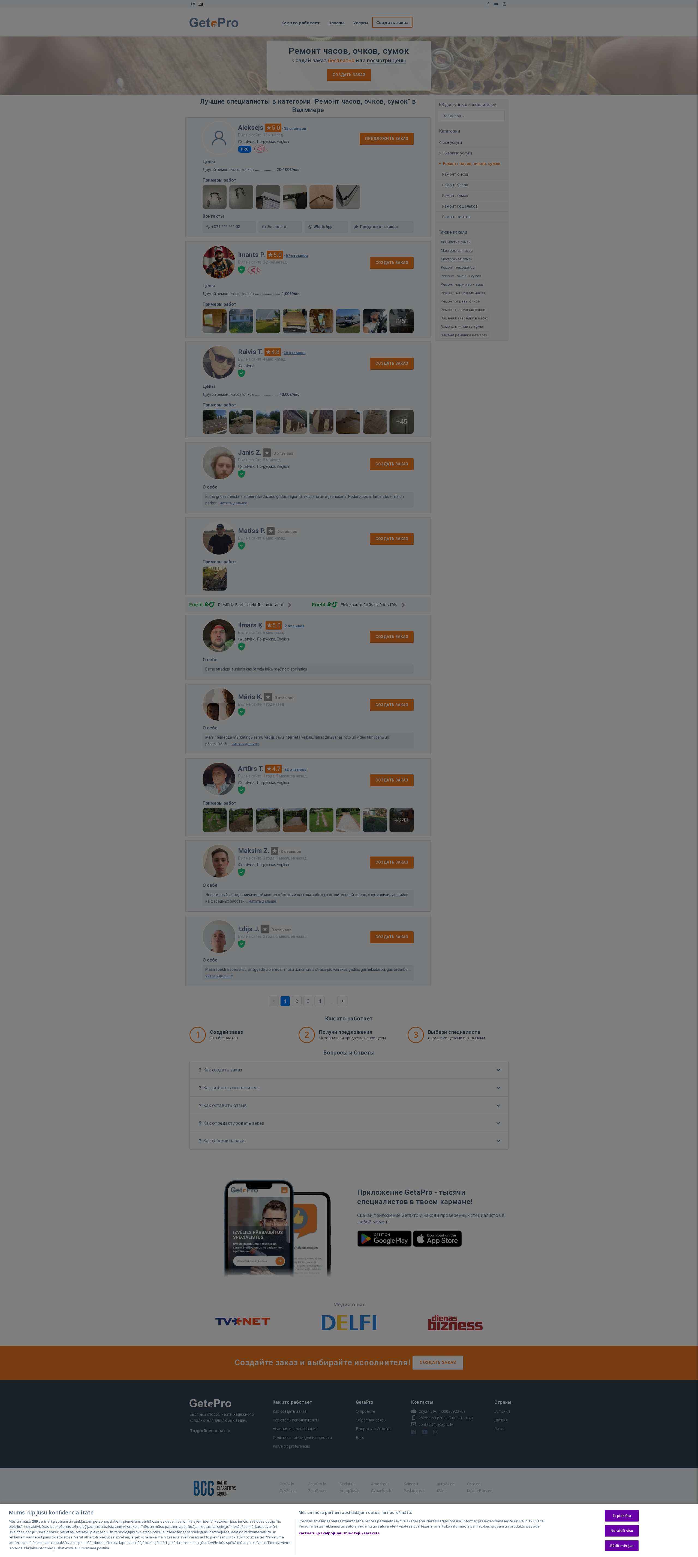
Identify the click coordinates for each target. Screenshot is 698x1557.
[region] (349, 1530)
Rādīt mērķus (622, 1545)
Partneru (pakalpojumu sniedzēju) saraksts (339, 1533)
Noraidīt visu (621, 1530)
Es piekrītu (622, 1515)
